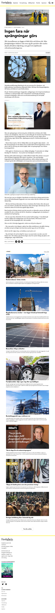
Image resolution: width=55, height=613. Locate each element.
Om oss (3, 591)
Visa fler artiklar (27, 529)
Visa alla (46, 251)
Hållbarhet (31, 3)
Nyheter (15, 3)
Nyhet (48, 52)
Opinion (43, 3)
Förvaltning (23, 3)
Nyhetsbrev (4, 593)
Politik (38, 3)
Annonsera (3, 595)
